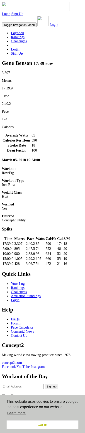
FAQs (15, 319)
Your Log (18, 284)
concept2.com (12, 363)
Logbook (17, 33)
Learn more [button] (16, 413)
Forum (15, 323)
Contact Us (19, 335)
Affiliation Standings (26, 296)
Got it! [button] (42, 425)
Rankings (17, 37)
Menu (19, 25)
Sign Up (17, 14)
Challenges (19, 41)
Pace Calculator (22, 327)
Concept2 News (22, 331)
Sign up (51, 386)
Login (6, 14)
